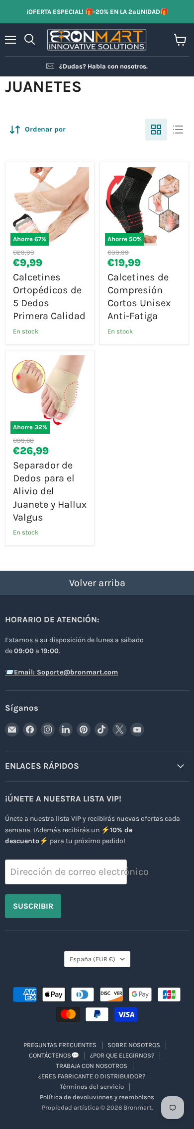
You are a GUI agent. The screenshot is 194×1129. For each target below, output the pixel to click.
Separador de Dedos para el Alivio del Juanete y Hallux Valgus (50, 491)
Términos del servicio (92, 1086)
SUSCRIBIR (33, 906)
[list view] (178, 129)
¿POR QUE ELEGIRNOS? (122, 1055)
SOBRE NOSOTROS (133, 1045)
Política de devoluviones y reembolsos (97, 1097)
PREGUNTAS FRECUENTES (60, 1045)
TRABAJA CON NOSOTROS (91, 1065)
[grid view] (156, 129)
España (92, 959)
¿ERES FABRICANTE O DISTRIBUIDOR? (91, 1076)
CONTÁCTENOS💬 (54, 1055)
